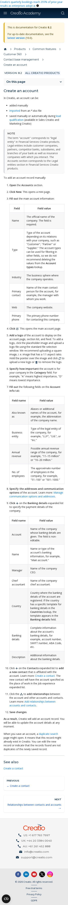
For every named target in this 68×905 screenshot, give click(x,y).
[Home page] (5, 49)
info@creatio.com (36, 851)
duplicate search (48, 734)
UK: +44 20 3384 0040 (36, 840)
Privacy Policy (34, 894)
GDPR (34, 900)
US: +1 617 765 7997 (36, 835)
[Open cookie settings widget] (6, 898)
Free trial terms (34, 888)
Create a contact (45, 675)
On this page (15, 82)
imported (14, 110)
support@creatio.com (36, 857)
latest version (16, 38)
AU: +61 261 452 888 (36, 846)
